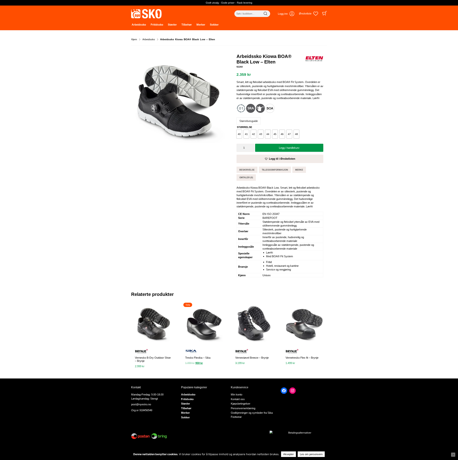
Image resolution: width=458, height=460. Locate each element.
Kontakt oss (238, 399)
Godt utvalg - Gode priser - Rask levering (229, 2)
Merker (200, 24)
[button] (280, 159)
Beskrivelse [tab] (247, 170)
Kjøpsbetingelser (240, 403)
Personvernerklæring (243, 408)
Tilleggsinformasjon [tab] (275, 170)
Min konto (236, 394)
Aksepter (288, 454)
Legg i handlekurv (289, 147)
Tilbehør (186, 24)
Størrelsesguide (248, 120)
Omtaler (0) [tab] (246, 177)
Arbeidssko (139, 24)
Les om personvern (311, 454)
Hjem (134, 39)
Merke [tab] (299, 170)
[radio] (239, 134)
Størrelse (244, 127)
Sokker (214, 24)
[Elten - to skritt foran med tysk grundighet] (314, 59)
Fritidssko (157, 24)
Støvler (172, 24)
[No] (453, 454)
